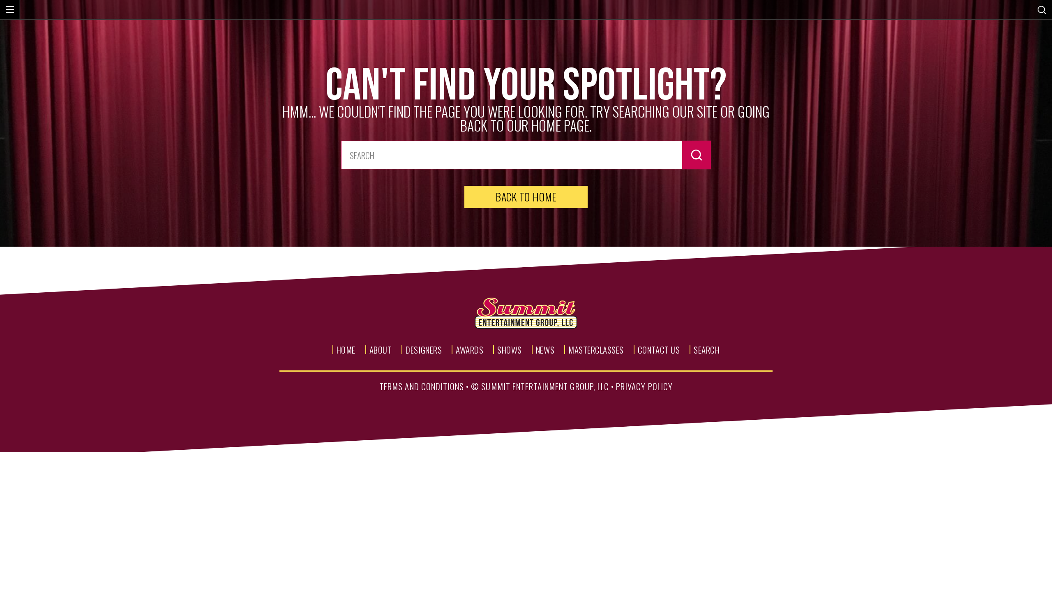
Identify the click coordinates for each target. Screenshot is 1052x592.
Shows (509, 349)
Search (707, 349)
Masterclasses (596, 349)
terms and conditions (421, 386)
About (380, 349)
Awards (469, 349)
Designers (424, 349)
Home (346, 349)
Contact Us (659, 349)
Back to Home (526, 197)
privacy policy (644, 386)
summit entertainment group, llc (545, 386)
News (545, 349)
